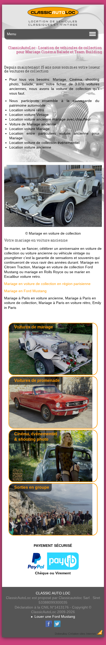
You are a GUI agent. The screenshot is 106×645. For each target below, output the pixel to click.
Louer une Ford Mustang (53, 616)
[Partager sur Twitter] (57, 626)
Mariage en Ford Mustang (25, 291)
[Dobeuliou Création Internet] (100, 633)
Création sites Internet (82, 633)
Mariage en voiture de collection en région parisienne (47, 284)
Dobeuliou (61, 633)
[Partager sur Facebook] (48, 626)
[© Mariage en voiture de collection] (53, 229)
